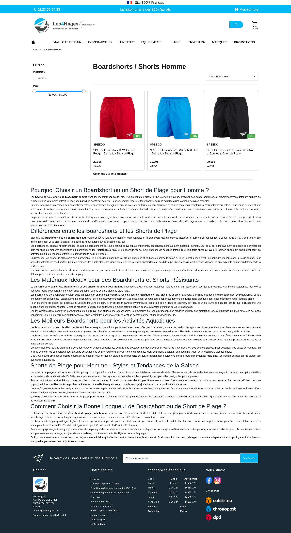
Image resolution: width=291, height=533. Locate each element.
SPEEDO (42, 78)
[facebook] (209, 480)
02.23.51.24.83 (48, 9)
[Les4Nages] (56, 25)
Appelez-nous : (49, 515)
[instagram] (217, 480)
